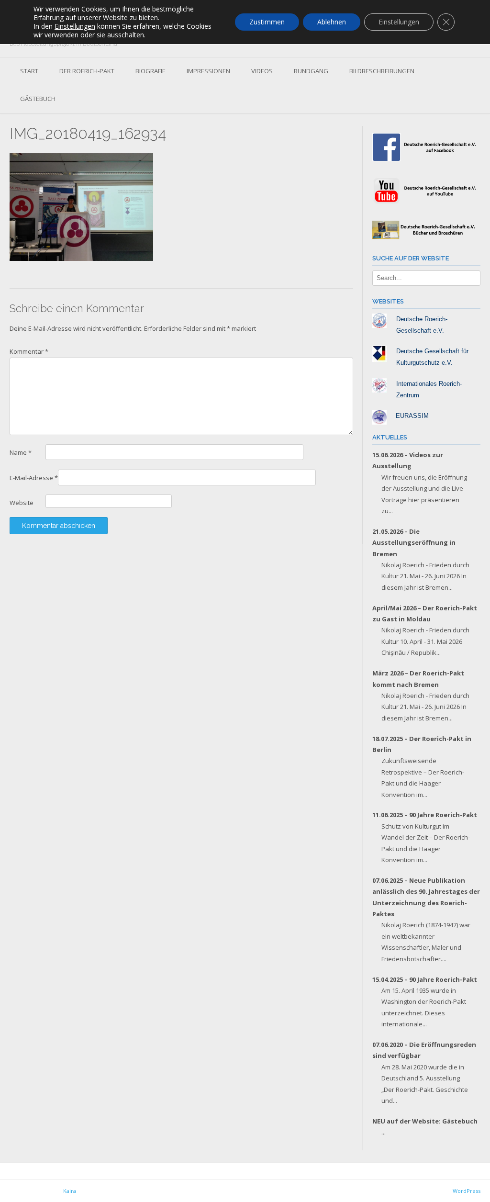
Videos (262, 71)
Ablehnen (331, 21)
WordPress (466, 1190)
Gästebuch (38, 98)
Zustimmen (267, 21)
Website (21, 502)
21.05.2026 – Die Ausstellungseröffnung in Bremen (414, 542)
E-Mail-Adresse (34, 477)
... (391, 510)
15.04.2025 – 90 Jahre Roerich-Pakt (424, 979)
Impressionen (208, 71)
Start (29, 71)
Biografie (150, 71)
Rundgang (311, 71)
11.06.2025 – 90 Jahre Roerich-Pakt (424, 814)
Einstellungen (75, 26)
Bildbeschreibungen (381, 71)
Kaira (69, 1190)
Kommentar (29, 351)
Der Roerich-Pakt (86, 71)
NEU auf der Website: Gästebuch (425, 1121)
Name (21, 452)
